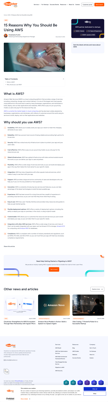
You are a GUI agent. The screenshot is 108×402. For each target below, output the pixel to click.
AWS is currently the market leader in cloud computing (21, 111)
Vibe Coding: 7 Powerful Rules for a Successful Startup (85, 322)
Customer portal (87, 4)
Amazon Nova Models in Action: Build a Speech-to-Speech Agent (52, 322)
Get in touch (99, 4)
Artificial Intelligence (44, 318)
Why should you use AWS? (14, 84)
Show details (24, 399)
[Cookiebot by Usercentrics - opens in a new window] (10, 399)
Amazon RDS (24, 228)
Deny (94, 393)
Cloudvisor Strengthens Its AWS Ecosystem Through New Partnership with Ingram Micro (19, 322)
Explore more (96, 289)
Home (5, 15)
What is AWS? (11, 82)
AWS (9, 15)
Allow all (94, 389)
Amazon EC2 (61, 226)
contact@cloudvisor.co (11, 360)
